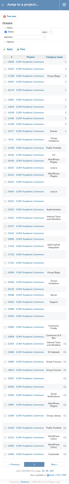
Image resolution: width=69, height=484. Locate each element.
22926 (11, 316)
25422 (11, 167)
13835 (11, 446)
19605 (11, 62)
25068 (11, 295)
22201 (11, 209)
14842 (11, 99)
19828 (11, 336)
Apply (10, 49)
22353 (11, 343)
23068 (11, 309)
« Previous (14, 464)
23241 (11, 201)
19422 (11, 69)
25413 (11, 175)
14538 (11, 112)
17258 (11, 76)
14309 (11, 415)
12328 (11, 124)
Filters (10, 28)
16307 (11, 378)
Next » (54, 464)
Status (10, 32)
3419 (10, 139)
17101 (11, 263)
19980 (11, 361)
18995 (11, 239)
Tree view (11, 16)
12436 (11, 118)
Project (30, 57)
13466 (11, 454)
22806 (11, 327)
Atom (51, 475)
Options (10, 42)
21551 (11, 218)
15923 (11, 81)
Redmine (25, 482)
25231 (11, 182)
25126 (11, 289)
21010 (11, 233)
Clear (22, 49)
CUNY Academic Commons (30, 62)
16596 (11, 272)
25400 (11, 282)
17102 (11, 254)
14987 (11, 404)
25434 (11, 160)
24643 (11, 191)
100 (51, 471)
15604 (11, 395)
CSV (58, 475)
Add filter (8, 37)
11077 (11, 131)
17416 (11, 246)
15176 (11, 90)
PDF (64, 475)
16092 (11, 386)
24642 (11, 302)
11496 (11, 148)
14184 (11, 428)
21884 (11, 352)
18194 (11, 155)
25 (43, 471)
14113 (11, 437)
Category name (54, 57)
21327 (11, 226)
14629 (11, 106)
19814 (11, 370)
